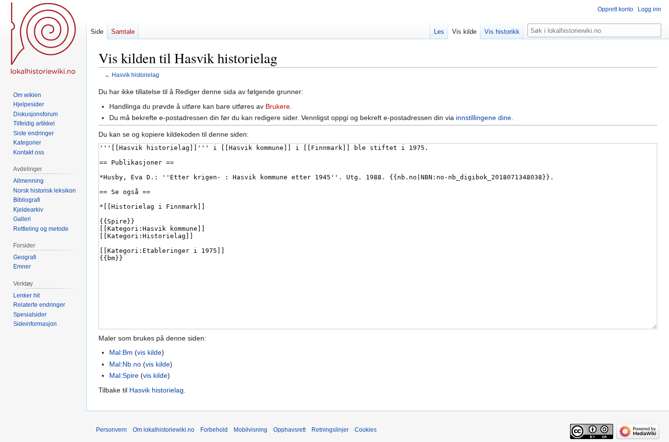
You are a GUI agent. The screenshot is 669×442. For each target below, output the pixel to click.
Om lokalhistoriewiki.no (163, 429)
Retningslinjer (330, 429)
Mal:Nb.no (125, 364)
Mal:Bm (121, 352)
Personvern (111, 429)
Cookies (366, 429)
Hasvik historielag (135, 75)
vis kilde (149, 352)
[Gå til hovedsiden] (43, 39)
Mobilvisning (250, 429)
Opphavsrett (289, 429)
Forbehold (214, 429)
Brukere (277, 106)
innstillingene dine (483, 118)
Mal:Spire (124, 375)
